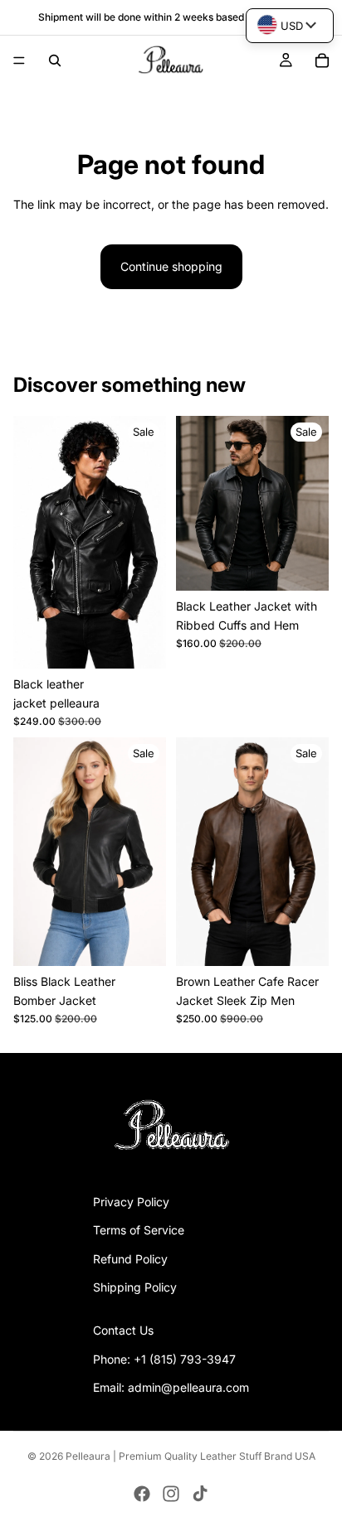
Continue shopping (171, 266)
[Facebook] (142, 1494)
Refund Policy (130, 1259)
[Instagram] (171, 1494)
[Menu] (19, 60)
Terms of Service (138, 1230)
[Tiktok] (200, 1494)
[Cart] (322, 60)
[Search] (55, 60)
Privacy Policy (131, 1202)
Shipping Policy (135, 1287)
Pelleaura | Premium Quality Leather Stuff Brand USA (190, 1456)
